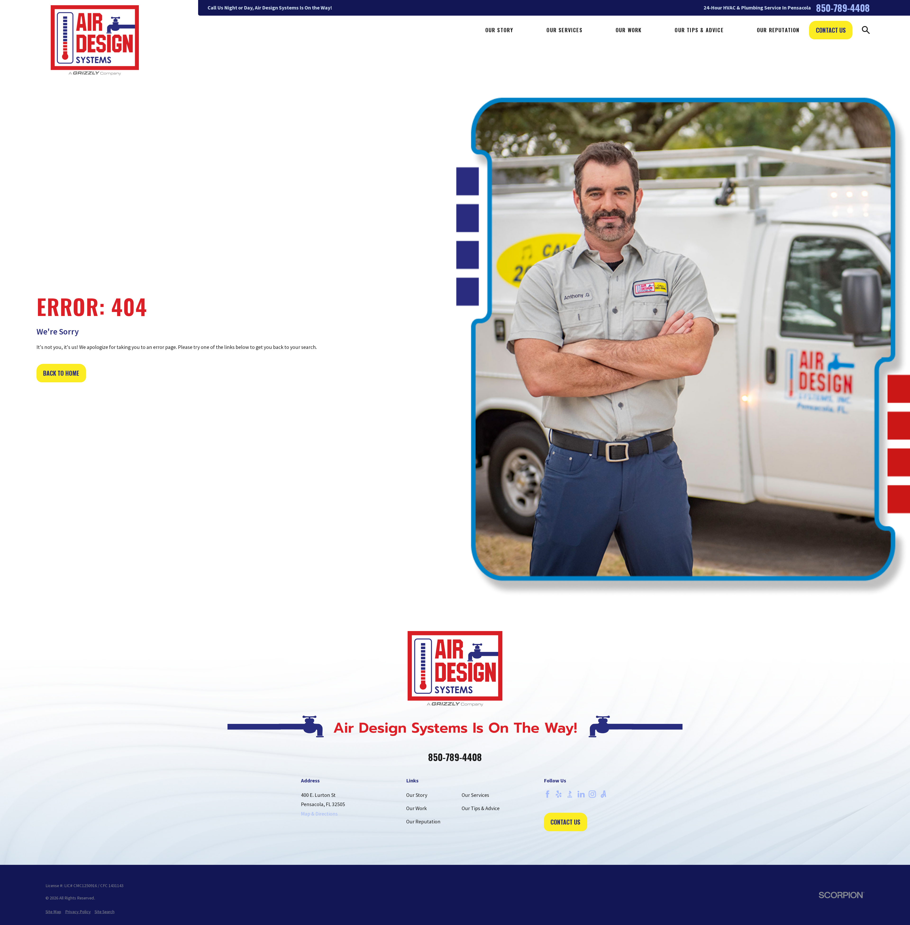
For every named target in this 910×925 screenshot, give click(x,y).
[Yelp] (558, 794)
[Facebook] (547, 794)
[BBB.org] (569, 794)
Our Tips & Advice (481, 808)
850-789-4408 (843, 7)
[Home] (95, 40)
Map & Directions (319, 813)
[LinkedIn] (581, 794)
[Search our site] (866, 30)
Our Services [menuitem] (564, 30)
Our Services (475, 795)
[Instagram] (592, 794)
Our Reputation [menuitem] (778, 30)
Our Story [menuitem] (499, 30)
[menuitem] (53, 912)
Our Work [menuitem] (629, 30)
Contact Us (831, 30)
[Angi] (603, 794)
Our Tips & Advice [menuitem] (699, 30)
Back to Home (61, 373)
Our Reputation (423, 821)
